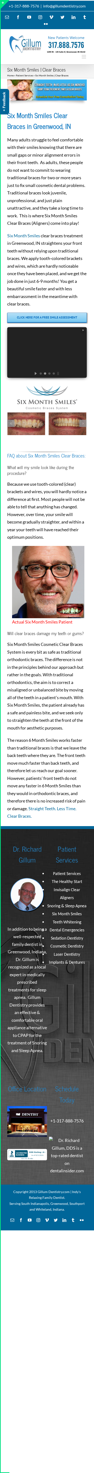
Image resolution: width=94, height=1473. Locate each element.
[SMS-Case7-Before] (26, 423)
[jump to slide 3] (49, 373)
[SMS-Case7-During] (67, 423)
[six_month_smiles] (47, 81)
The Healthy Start (67, 882)
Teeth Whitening (67, 922)
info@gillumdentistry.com (64, 6)
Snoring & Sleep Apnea (67, 906)
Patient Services (24, 75)
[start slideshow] (31, 373)
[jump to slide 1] (40, 373)
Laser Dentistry (67, 954)
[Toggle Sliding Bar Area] (5, 4)
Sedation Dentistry (67, 938)
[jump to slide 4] (53, 373)
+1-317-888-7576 (24, 6)
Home (10, 75)
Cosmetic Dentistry (67, 946)
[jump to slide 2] (45, 373)
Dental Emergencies (67, 930)
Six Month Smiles (23, 235)
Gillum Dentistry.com (54, 1192)
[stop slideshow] (62, 373)
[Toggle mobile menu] (84, 56)
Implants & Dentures (67, 962)
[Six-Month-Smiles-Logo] (47, 388)
